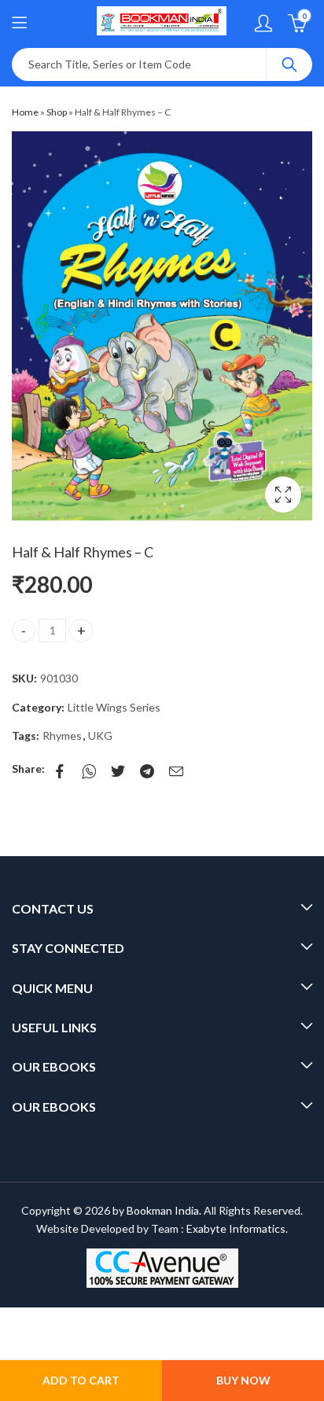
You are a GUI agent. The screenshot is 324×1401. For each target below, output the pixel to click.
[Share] (60, 1321)
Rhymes (62, 735)
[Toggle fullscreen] (91, 1321)
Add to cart (81, 1380)
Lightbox (283, 494)
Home (25, 112)
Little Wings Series (114, 707)
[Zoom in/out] (122, 1321)
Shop (56, 112)
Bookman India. (164, 1210)
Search (289, 64)
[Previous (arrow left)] (43, 1345)
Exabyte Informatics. (237, 1228)
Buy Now (243, 1380)
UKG (100, 735)
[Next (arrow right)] (99, 1345)
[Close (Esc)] (31, 1321)
